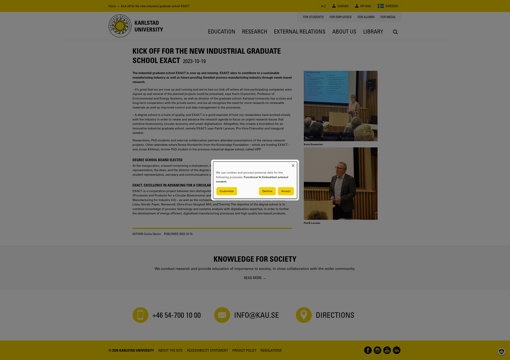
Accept (285, 191)
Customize (227, 191)
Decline (267, 191)
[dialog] (255, 180)
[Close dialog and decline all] (293, 164)
